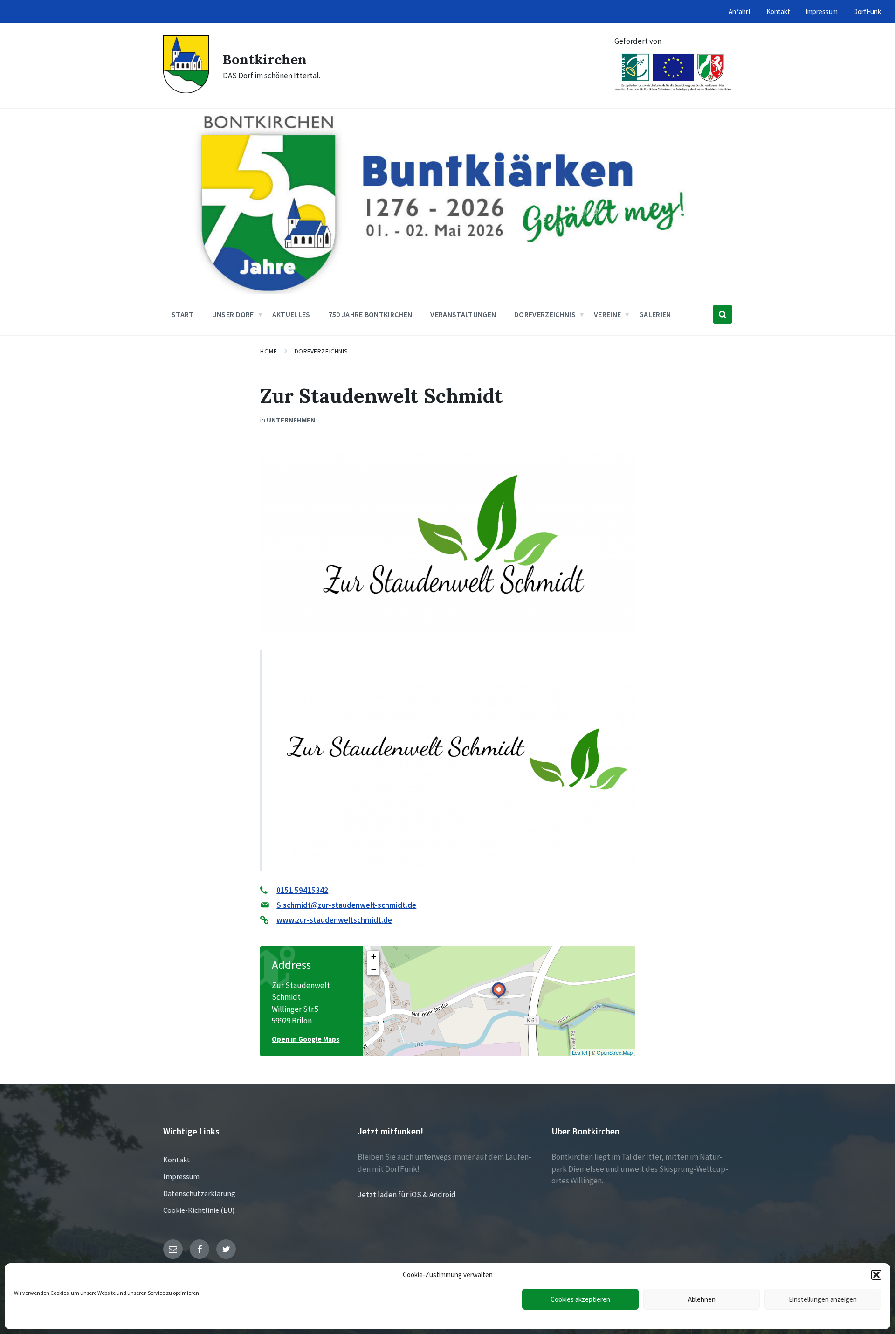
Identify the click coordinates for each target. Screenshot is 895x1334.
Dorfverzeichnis (321, 351)
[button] (876, 1274)
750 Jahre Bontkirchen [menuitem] (371, 314)
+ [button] (373, 956)
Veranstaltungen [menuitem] (463, 314)
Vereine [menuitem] (607, 314)
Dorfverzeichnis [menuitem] (545, 314)
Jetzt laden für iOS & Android (407, 1194)
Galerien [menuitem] (655, 314)
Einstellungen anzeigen (823, 1299)
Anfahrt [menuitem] (740, 11)
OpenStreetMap (615, 1052)
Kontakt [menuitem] (778, 11)
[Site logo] (186, 90)
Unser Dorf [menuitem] (233, 314)
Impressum (181, 1176)
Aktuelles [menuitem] (291, 314)
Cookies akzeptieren (580, 1299)
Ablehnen (702, 1299)
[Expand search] (722, 314)
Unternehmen (291, 419)
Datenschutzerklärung (199, 1193)
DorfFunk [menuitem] (867, 11)
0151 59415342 (302, 890)
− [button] (373, 969)
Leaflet (579, 1052)
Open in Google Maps (305, 1039)
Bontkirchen (265, 59)
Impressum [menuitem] (822, 11)
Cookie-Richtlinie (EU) (198, 1210)
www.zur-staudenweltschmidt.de (334, 920)
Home (268, 351)
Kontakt (176, 1159)
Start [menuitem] (183, 314)
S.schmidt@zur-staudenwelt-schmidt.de (346, 905)
